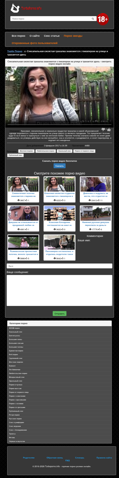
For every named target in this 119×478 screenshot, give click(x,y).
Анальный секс (15, 332)
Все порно (18, 36)
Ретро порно (14, 415)
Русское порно (15, 418)
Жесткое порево (26, 151)
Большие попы (15, 339)
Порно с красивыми (17, 399)
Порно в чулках (15, 384)
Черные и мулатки (17, 441)
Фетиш (12, 437)
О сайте (35, 36)
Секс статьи (51, 36)
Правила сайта (104, 457)
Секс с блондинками (18, 430)
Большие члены (16, 347)
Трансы (12, 433)
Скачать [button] (59, 165)
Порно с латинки (16, 403)
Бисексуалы (14, 335)
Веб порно (13, 354)
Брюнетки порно (16, 350)
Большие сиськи (16, 343)
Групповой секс (15, 358)
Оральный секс (64, 151)
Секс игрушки (15, 426)
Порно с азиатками (17, 396)
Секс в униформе (16, 422)
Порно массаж (15, 388)
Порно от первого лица (84, 151)
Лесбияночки (14, 369)
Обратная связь (55, 457)
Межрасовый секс (17, 377)
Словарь (79, 457)
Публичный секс (15, 155)
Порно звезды (73, 36)
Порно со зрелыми (17, 407)
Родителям (28, 457)
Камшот (12, 365)
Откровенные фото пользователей (34, 43)
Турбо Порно (14, 51)
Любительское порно (45, 151)
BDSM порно (14, 328)
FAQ (67, 460)
